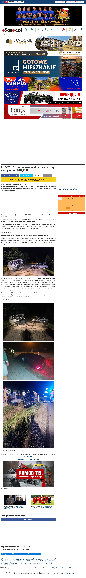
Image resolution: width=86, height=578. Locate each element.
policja (24, 560)
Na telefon (51, 30)
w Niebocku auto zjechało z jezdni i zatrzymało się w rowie (43, 562)
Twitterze (26, 175)
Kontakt (84, 568)
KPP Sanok (27, 558)
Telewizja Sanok (23, 562)
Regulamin (58, 568)
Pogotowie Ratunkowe (17, 560)
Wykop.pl (38, 175)
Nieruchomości (45, 30)
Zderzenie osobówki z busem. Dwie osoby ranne (28, 563)
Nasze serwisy (77, 568)
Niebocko (51, 559)
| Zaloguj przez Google (34, 553)
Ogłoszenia (32, 30)
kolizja (23, 558)
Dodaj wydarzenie (79, 1)
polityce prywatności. (70, 573)
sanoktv (53, 560)
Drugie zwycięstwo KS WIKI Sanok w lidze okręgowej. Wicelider (41, 507)
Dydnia (12, 558)
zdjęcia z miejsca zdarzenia (12, 564)
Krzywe (31, 558)
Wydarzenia (70, 30)
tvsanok (28, 562)
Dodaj (26, 30)
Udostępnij (29, 519)
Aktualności (19, 1)
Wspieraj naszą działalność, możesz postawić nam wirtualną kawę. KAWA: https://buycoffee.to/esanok (29, 179)
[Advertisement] (43, 128)
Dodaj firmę (70, 1)
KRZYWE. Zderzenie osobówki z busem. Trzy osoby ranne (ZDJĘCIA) (22, 559)
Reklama (11, 1)
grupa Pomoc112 (18, 558)
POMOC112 (28, 560)
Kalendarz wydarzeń (68, 189)
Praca (38, 30)
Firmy (58, 30)
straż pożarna (4, 562)
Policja (63, 30)
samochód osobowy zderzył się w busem (39, 560)
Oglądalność (65, 568)
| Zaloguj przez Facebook (19, 553)
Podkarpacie (9, 560)
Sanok (50, 560)
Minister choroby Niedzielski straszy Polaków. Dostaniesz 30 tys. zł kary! (14, 507)
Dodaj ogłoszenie (60, 1)
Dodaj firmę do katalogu (49, 568)
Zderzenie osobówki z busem (11, 563)
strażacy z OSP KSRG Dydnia (13, 562)
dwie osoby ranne (7, 558)
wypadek (3, 563)
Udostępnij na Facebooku (10, 175)
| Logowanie (6, 554)
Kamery (82, 30)
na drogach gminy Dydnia (43, 559)
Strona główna (38, 568)
